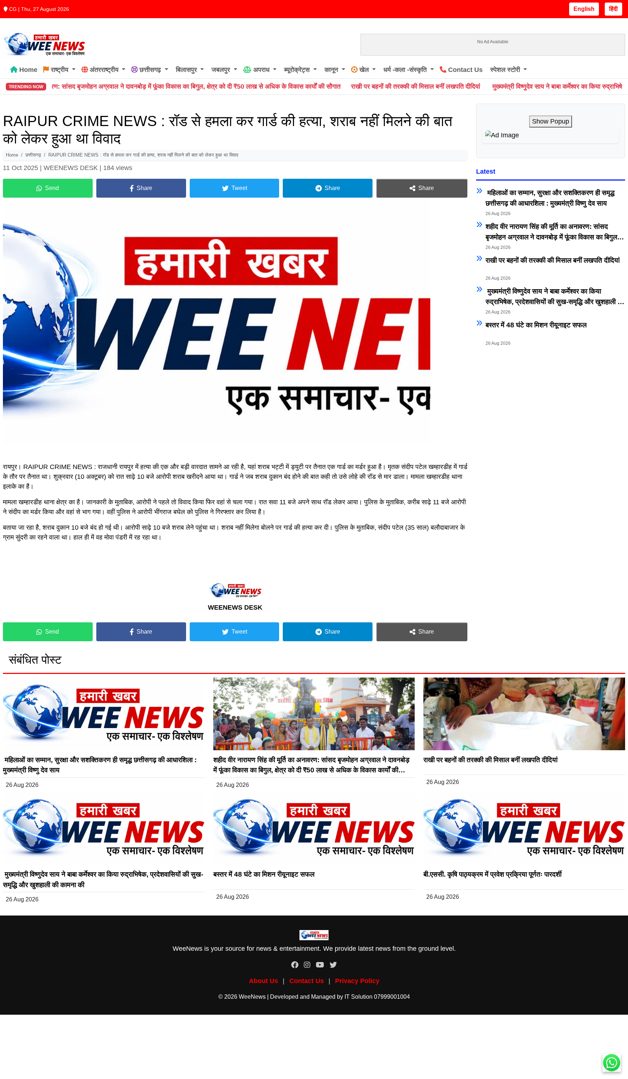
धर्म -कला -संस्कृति (405, 69)
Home (27, 69)
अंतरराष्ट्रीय (104, 69)
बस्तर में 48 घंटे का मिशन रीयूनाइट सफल (536, 325)
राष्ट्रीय (59, 69)
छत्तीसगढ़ (150, 69)
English (584, 9)
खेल (364, 69)
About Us (263, 981)
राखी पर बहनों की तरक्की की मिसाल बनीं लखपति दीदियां (362, 86)
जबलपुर (221, 69)
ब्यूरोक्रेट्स (296, 69)
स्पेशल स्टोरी (505, 69)
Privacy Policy (357, 981)
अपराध (261, 69)
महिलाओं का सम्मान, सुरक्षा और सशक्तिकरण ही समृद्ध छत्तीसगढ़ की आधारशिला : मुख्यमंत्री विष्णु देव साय (550, 198)
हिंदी (613, 9)
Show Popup (550, 121)
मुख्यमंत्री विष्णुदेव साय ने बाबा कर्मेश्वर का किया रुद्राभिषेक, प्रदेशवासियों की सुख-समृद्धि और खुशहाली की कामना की (555, 297)
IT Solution (359, 997)
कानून (331, 69)
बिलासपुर (186, 69)
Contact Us (464, 69)
